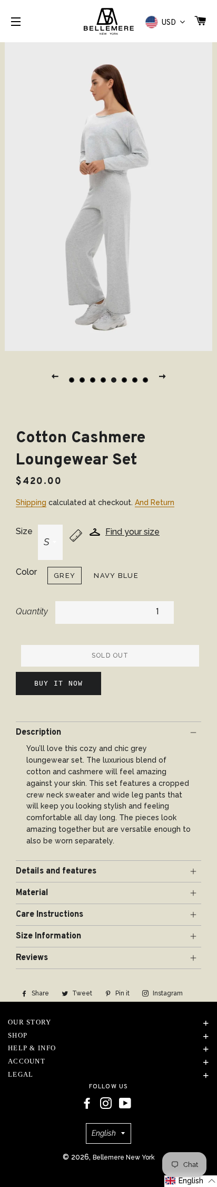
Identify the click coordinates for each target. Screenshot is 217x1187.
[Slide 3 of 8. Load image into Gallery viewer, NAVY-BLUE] (92, 380)
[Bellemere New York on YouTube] (125, 1103)
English (104, 1133)
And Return (154, 502)
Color (26, 572)
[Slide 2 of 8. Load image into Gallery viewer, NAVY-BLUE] (82, 380)
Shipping (31, 502)
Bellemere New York (124, 1157)
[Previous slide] (54, 375)
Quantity (32, 611)
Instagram (167, 993)
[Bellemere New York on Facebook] (87, 1103)
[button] (190, 1181)
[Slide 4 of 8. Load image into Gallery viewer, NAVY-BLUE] (103, 380)
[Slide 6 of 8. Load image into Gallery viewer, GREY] (124, 380)
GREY (64, 576)
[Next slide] (162, 375)
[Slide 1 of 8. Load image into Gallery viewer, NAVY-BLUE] (71, 380)
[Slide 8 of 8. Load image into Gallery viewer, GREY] (145, 380)
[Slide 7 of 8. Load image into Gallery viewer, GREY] (135, 380)
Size (24, 531)
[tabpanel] (108, 195)
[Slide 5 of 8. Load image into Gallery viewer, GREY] (113, 380)
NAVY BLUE (116, 576)
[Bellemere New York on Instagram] (106, 1103)
